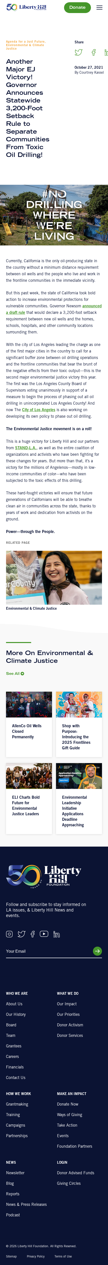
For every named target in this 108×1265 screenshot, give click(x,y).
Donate (77, 8)
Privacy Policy (35, 1256)
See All (13, 674)
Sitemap (11, 1256)
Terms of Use (63, 1256)
